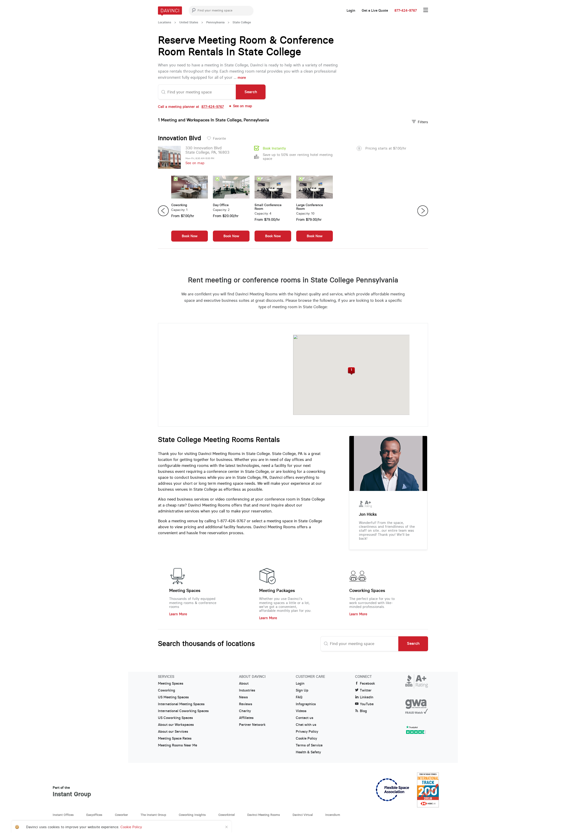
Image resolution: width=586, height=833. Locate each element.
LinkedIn (366, 697)
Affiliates (246, 718)
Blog (363, 711)
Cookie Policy (306, 738)
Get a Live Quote (375, 10)
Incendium (332, 815)
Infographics (306, 704)
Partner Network (252, 725)
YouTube (367, 704)
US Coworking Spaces (175, 718)
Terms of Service (309, 745)
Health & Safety (308, 752)
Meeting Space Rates (175, 738)
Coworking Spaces (367, 590)
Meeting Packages (277, 590)
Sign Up (302, 690)
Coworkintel (226, 815)
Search (250, 91)
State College (242, 22)
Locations (164, 22)
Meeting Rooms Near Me (177, 745)
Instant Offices (63, 815)
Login (351, 10)
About (244, 683)
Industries (247, 690)
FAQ (299, 697)
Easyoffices (94, 815)
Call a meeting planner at (191, 107)
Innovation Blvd (179, 138)
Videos (301, 711)
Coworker (121, 815)
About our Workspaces (176, 725)
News (243, 697)
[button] (351, 371)
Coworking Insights (192, 815)
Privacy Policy (307, 732)
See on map (194, 163)
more (242, 77)
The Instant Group (153, 815)
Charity (245, 711)
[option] (189, 210)
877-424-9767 (405, 10)
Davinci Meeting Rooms (263, 815)
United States (188, 22)
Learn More (178, 614)
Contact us (304, 718)
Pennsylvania (215, 22)
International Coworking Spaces (183, 711)
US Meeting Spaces (173, 697)
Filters (423, 122)
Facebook (367, 683)
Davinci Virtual (303, 815)
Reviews (245, 704)
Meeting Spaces (184, 590)
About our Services (173, 732)
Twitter (366, 690)
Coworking (166, 690)
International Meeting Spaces (181, 704)
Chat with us (306, 725)
